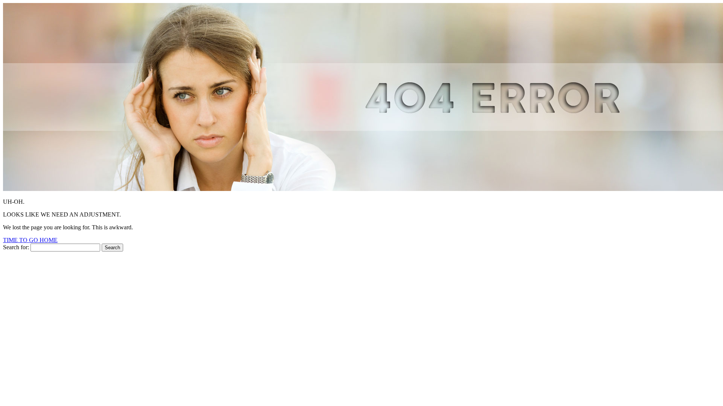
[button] (30, 240)
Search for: (16, 247)
